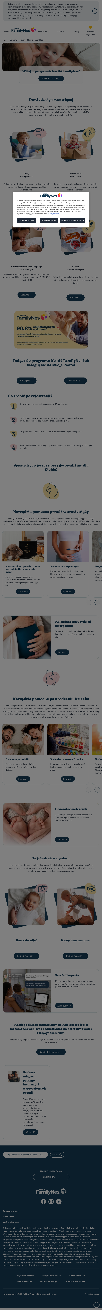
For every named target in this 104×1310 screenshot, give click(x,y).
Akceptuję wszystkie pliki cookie (72, 220)
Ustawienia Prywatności (26, 220)
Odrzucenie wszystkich (49, 220)
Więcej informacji (53, 213)
